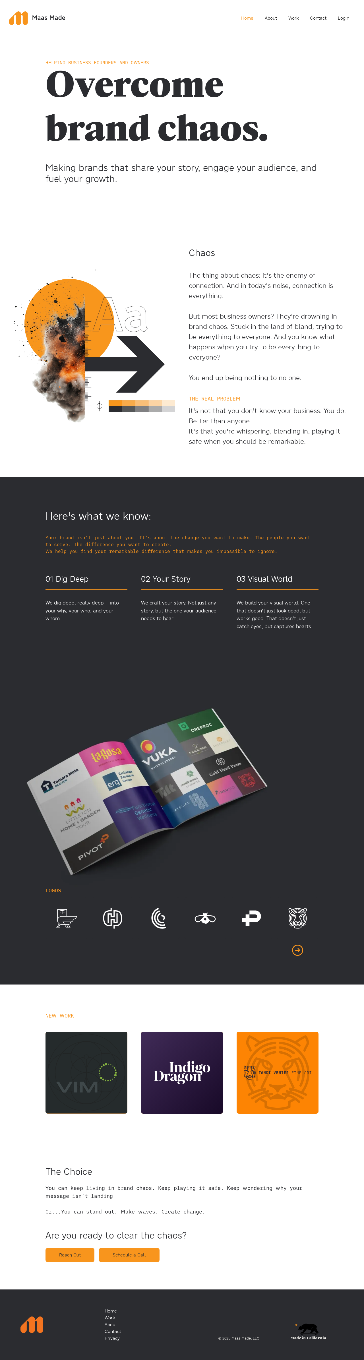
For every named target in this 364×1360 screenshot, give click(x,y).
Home (247, 18)
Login (343, 18)
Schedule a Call (129, 1255)
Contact (318, 18)
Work (293, 18)
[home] (37, 17)
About (271, 18)
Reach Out (70, 1255)
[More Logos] (297, 950)
